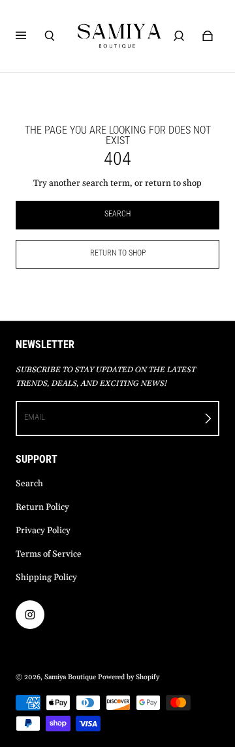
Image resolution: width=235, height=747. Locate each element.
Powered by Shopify (128, 677)
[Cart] (207, 36)
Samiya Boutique (70, 677)
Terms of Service (49, 554)
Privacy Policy (43, 530)
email (34, 417)
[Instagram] (30, 614)
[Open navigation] (30, 36)
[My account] (178, 36)
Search (29, 484)
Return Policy (42, 507)
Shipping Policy (46, 577)
